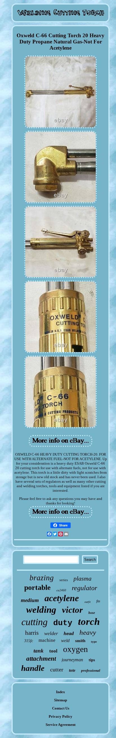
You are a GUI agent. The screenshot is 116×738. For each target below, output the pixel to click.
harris (32, 632)
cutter (56, 669)
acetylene (61, 598)
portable (37, 587)
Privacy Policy (60, 716)
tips (92, 660)
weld (65, 640)
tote (72, 670)
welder (51, 633)
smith (80, 640)
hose (91, 613)
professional (90, 670)
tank (39, 651)
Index (60, 692)
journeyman (72, 659)
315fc (28, 641)
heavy (87, 632)
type (94, 641)
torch (89, 621)
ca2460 (61, 590)
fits (98, 601)
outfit (87, 601)
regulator (84, 588)
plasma (82, 578)
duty (62, 623)
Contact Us (60, 708)
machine (47, 640)
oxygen (75, 649)
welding (41, 610)
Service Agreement (60, 724)
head (69, 633)
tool (53, 651)
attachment (41, 658)
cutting (34, 622)
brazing (42, 578)
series (63, 580)
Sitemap (60, 700)
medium (30, 600)
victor (72, 610)
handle (32, 668)
